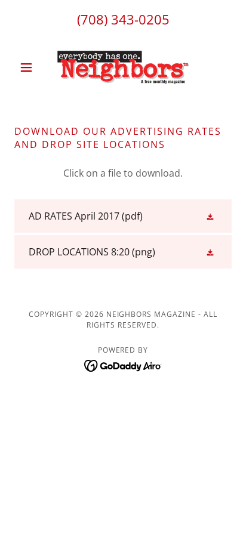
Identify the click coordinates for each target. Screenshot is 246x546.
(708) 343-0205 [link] (123, 19)
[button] (30, 67)
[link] (123, 67)
